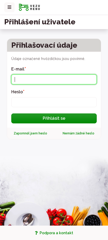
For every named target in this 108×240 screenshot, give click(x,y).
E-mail (18, 69)
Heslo (18, 91)
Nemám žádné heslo (78, 133)
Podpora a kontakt (56, 233)
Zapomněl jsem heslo (30, 133)
